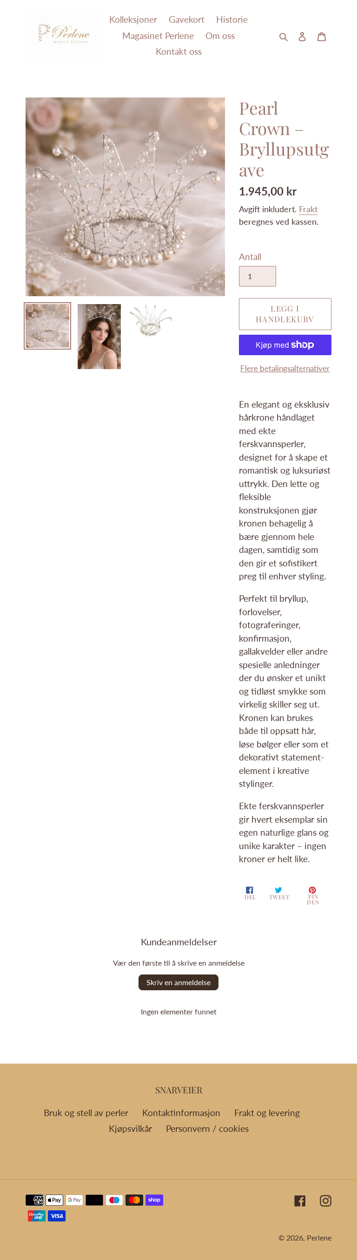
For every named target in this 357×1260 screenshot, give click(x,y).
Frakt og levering (267, 1112)
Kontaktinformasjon (181, 1112)
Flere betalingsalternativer (285, 368)
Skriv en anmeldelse (178, 982)
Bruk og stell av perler (86, 1112)
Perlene (319, 1237)
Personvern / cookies (207, 1128)
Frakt (308, 209)
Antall (250, 256)
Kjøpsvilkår (130, 1128)
